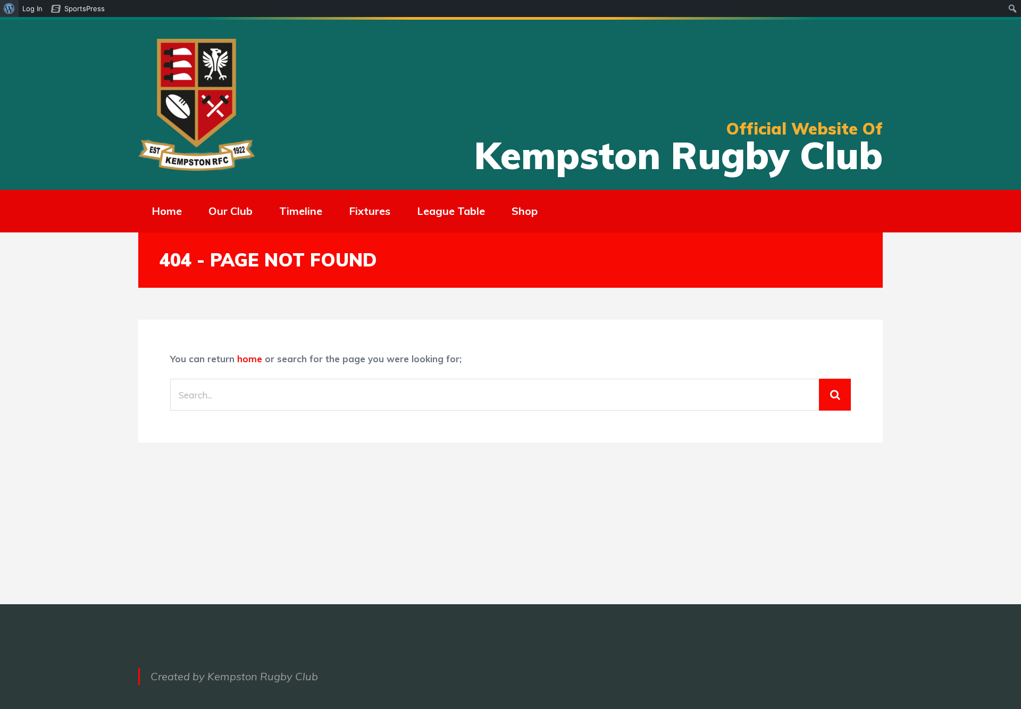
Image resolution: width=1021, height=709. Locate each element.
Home (167, 211)
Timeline (300, 211)
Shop (525, 211)
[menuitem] (9, 8)
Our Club (230, 211)
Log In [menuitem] (32, 8)
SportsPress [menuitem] (84, 8)
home (249, 358)
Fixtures (369, 211)
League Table (451, 211)
